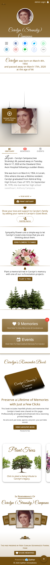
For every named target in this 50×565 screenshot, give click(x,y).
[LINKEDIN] (6, 49)
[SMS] (25, 49)
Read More (25, 196)
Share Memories (26, 553)
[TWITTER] (34, 43)
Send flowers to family (25, 242)
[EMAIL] (15, 49)
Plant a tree (25, 279)
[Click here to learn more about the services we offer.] (25, 538)
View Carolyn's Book (25, 427)
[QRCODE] (6, 43)
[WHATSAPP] (43, 43)
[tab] (9, 150)
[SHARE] (34, 49)
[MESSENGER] (25, 43)
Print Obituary (26, 202)
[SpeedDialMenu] (43, 558)
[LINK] (43, 49)
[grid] (25, 114)
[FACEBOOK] (15, 43)
